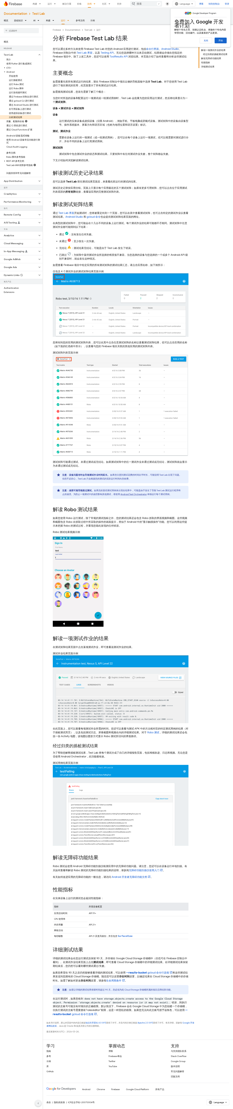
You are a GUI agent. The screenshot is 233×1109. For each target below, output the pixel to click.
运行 (50, 3)
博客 (201, 3)
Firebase (57, 30)
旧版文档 (175, 1076)
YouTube (113, 1066)
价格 (79, 3)
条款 (48, 1102)
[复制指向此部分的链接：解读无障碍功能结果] (101, 858)
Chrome (101, 1089)
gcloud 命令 (93, 216)
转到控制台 (214, 3)
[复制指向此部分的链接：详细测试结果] (86, 950)
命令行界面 (152, 49)
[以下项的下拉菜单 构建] (41, 4)
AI (34, 20)
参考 (48, 1056)
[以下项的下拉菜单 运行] (56, 4)
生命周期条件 (113, 980)
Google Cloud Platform (137, 1089)
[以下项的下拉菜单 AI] (39, 20)
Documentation (15, 14)
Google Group (178, 1061)
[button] (19, 55)
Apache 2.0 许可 (145, 1022)
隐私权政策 (59, 1102)
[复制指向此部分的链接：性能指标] (76, 890)
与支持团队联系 (178, 1051)
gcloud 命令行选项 (147, 972)
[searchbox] (21, 30)
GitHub (50, 1071)
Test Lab (38, 14)
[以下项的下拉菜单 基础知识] (26, 20)
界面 (84, 52)
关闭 (206, 40)
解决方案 (66, 3)
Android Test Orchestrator (133, 494)
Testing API (107, 52)
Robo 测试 (153, 732)
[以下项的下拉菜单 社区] (110, 4)
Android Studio (170, 49)
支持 (119, 3)
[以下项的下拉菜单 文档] (95, 4)
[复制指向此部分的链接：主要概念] (76, 73)
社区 (104, 3)
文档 (89, 3)
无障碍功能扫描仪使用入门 (144, 870)
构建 (35, 3)
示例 (92, 20)
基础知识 (18, 20)
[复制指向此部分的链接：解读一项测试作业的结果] (112, 639)
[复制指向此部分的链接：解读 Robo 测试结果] (101, 510)
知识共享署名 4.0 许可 (96, 1022)
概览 (6, 20)
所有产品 (159, 1089)
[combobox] (146, 4)
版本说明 (175, 1066)
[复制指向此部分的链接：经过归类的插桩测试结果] (101, 746)
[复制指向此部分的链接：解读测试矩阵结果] (96, 205)
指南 (48, 1051)
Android (86, 1089)
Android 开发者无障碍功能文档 (129, 877)
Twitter (112, 1061)
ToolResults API (119, 56)
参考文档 (80, 20)
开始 (220, 40)
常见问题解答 (177, 1071)
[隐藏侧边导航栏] (38, 1103)
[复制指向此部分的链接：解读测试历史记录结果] (107, 173)
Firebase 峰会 (115, 1056)
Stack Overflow (178, 1056)
